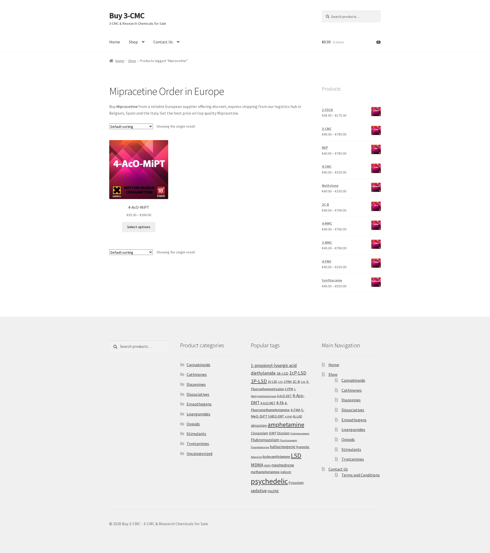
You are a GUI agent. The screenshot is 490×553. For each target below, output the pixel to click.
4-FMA (295, 410)
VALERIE (273, 491)
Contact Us (163, 41)
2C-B (296, 381)
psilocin (285, 472)
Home (114, 41)
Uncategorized (199, 453)
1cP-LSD (297, 373)
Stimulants (196, 433)
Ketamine (256, 457)
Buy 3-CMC (126, 15)
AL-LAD (297, 416)
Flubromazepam (299, 433)
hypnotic (303, 447)
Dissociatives (198, 394)
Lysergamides (198, 413)
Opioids (193, 423)
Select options (138, 227)
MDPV (267, 465)
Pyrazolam (296, 483)
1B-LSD (282, 373)
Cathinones (197, 374)
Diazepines (196, 384)
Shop (133, 41)
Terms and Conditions (360, 474)
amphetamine (286, 424)
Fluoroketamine (260, 447)
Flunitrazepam (288, 440)
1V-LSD (272, 381)
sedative (259, 491)
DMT (272, 433)
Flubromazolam (265, 439)
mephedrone (282, 465)
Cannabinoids (198, 364)
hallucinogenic (283, 446)
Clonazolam (259, 433)
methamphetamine (265, 472)
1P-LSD (259, 381)
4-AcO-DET (284, 396)
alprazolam (259, 425)
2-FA (280, 382)
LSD (296, 455)
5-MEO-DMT (276, 416)
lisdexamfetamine (276, 456)
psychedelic (269, 481)
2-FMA (288, 381)
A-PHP (288, 416)
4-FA (280, 402)
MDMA (257, 465)
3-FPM (289, 389)
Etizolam (283, 433)
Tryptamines (198, 443)
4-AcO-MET (267, 403)
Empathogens (199, 404)
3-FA (303, 382)
